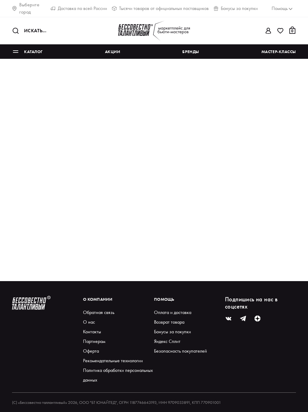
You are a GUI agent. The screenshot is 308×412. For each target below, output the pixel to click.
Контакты (92, 331)
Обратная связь (98, 312)
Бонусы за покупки (239, 8)
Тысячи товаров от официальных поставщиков (164, 8)
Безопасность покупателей (180, 351)
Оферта (91, 351)
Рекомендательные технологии (113, 360)
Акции (112, 51)
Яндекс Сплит (167, 341)
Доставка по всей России (82, 8)
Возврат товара (169, 322)
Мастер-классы (278, 51)
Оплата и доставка (172, 312)
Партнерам (94, 341)
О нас (89, 322)
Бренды (190, 51)
